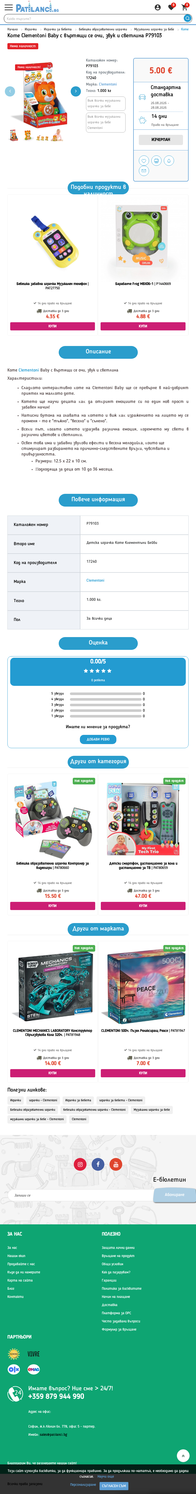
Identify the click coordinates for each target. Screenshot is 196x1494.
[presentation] (76, 91)
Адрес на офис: (39, 1412)
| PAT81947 (143, 1031)
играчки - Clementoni (43, 1100)
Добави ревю (98, 739)
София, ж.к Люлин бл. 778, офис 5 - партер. (61, 1426)
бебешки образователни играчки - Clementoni (94, 1109)
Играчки (31, 29)
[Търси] (187, 18)
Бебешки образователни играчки (103, 29)
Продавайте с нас (21, 1264)
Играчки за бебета (58, 29)
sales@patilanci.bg (53, 1435)
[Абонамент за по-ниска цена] (169, 161)
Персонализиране (83, 1485)
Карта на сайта (20, 1280)
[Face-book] (98, 1164)
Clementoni (108, 85)
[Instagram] (80, 1164)
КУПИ (52, 326)
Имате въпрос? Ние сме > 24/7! (70, 1389)
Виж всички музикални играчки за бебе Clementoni (104, 122)
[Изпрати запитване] (144, 171)
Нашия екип (16, 1256)
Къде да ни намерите (23, 1272)
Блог (10, 1288)
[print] (156, 161)
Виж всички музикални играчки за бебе (104, 103)
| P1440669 (143, 284)
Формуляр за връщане (119, 1329)
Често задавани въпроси (121, 1321)
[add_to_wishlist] (144, 161)
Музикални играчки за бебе (154, 29)
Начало (12, 29)
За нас (12, 1248)
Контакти (15, 1297)
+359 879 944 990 (56, 1397)
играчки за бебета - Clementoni (120, 1100)
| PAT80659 (143, 866)
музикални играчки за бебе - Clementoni (37, 1119)
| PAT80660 (52, 866)
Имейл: (47, 1435)
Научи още (105, 1476)
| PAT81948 (52, 1033)
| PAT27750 (53, 286)
